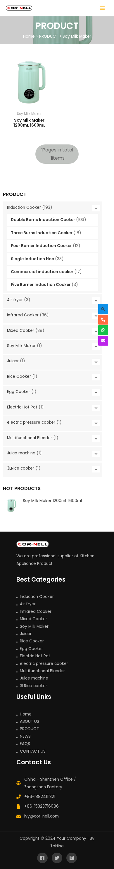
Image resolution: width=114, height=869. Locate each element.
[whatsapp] (104, 330)
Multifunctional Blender (30, 438)
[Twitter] (57, 858)
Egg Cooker (19, 391)
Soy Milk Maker (77, 36)
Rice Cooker (19, 376)
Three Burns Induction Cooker (42, 233)
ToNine (57, 846)
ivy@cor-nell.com (41, 816)
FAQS (25, 743)
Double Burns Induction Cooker (43, 220)
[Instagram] (71, 858)
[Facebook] (42, 858)
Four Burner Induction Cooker (42, 246)
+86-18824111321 (39, 796)
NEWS (25, 736)
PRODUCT (48, 36)
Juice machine (22, 453)
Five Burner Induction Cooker (41, 284)
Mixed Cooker (21, 330)
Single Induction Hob (33, 259)
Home (29, 36)
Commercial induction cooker (42, 272)
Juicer (13, 361)
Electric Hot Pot (23, 407)
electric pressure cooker (31, 422)
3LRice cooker (21, 468)
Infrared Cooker (23, 315)
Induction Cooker (24, 207)
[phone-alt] (104, 320)
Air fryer (15, 300)
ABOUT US (29, 721)
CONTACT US (33, 751)
